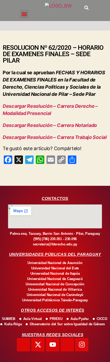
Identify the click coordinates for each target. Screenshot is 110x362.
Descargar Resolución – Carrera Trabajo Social (55, 137)
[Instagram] (81, 344)
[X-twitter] (38, 344)
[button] (24, 14)
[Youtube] (52, 344)
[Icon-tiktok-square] (67, 344)
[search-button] (86, 8)
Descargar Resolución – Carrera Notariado (50, 125)
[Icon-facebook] (23, 344)
